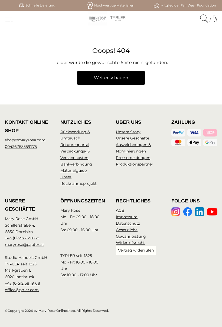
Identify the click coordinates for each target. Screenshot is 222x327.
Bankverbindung (76, 164)
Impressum (127, 216)
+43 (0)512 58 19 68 (22, 283)
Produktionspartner (134, 164)
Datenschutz (128, 223)
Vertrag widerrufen (136, 250)
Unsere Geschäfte (132, 138)
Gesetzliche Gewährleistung (131, 233)
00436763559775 (21, 146)
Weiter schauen (111, 77)
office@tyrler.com (22, 289)
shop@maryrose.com (25, 140)
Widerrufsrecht (130, 242)
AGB (120, 210)
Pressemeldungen (133, 157)
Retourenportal (74, 144)
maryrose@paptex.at (24, 244)
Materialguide (73, 170)
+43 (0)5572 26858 (22, 238)
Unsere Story (128, 131)
